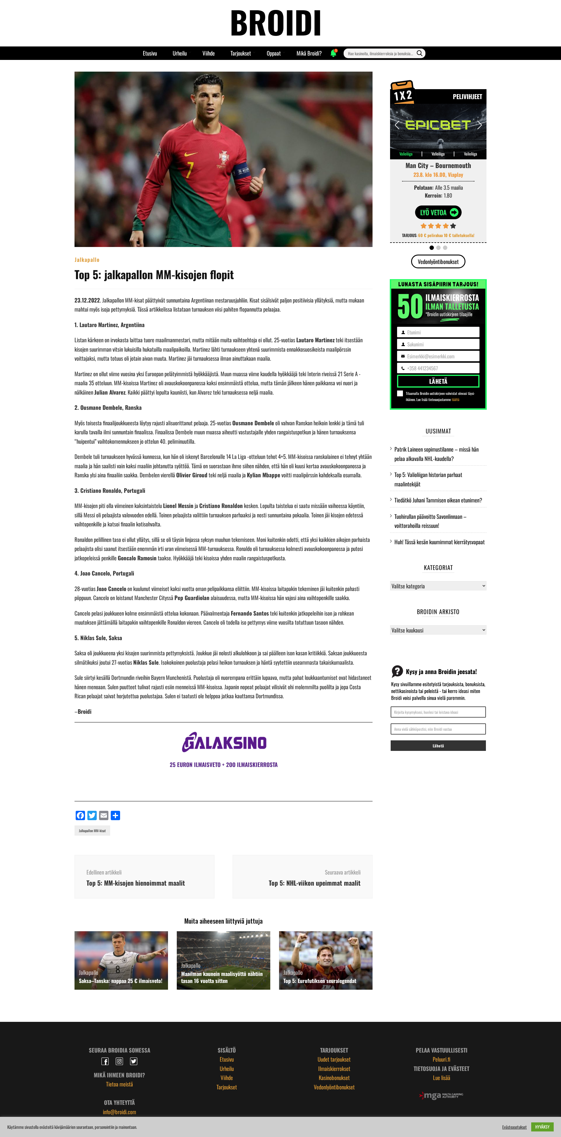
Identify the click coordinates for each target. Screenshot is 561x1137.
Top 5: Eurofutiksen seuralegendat (319, 980)
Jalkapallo (87, 259)
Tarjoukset (241, 53)
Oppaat (274, 53)
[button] (480, 125)
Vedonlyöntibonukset (438, 261)
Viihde (208, 53)
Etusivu (150, 53)
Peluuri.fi (441, 1059)
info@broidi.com (119, 1111)
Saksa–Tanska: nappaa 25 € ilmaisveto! (120, 980)
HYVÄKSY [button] (542, 1127)
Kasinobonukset (334, 1077)
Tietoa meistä (119, 1084)
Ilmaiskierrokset (334, 1068)
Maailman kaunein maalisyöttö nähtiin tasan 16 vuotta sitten (222, 977)
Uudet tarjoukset (334, 1059)
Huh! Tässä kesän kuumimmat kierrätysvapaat (439, 542)
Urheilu (180, 53)
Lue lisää (441, 1077)
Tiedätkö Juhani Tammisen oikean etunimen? (438, 500)
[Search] (420, 53)
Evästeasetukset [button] (514, 1127)
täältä (455, 399)
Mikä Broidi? (309, 53)
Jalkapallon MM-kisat (92, 830)
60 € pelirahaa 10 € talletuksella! (446, 235)
